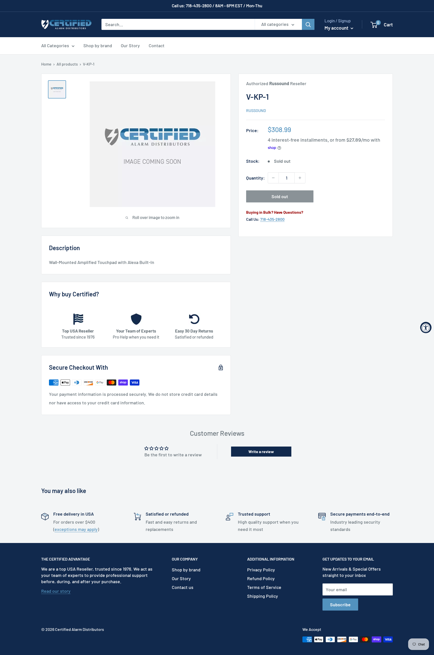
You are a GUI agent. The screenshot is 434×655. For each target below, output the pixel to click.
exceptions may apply (76, 529)
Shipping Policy (262, 596)
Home (46, 64)
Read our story (56, 591)
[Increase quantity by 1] (300, 178)
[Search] (308, 24)
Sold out (280, 196)
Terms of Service (264, 587)
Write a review (261, 451)
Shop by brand (97, 45)
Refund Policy (261, 578)
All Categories (55, 45)
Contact (157, 45)
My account (336, 28)
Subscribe (340, 604)
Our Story (130, 45)
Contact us (182, 587)
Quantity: (255, 178)
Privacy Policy (261, 569)
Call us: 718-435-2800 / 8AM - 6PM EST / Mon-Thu (217, 5)
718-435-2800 (272, 219)
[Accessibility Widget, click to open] (425, 327)
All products (67, 64)
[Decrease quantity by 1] (273, 178)
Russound (256, 110)
